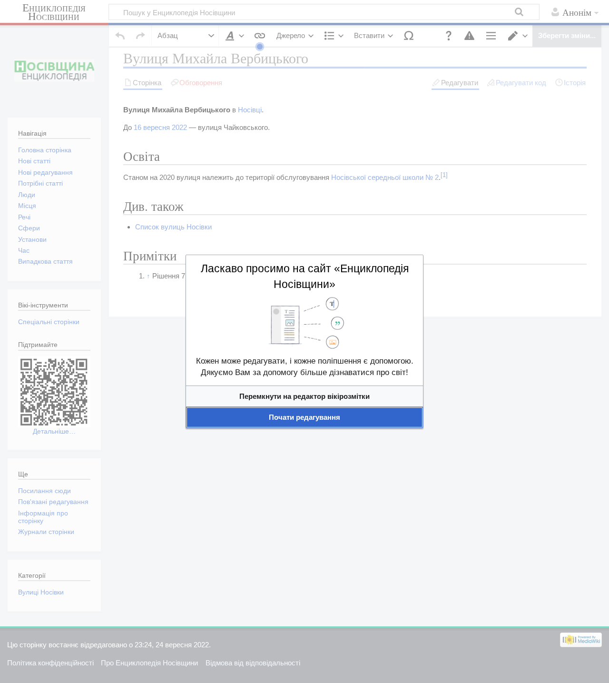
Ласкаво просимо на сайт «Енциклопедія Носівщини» (305, 276)
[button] (304, 396)
